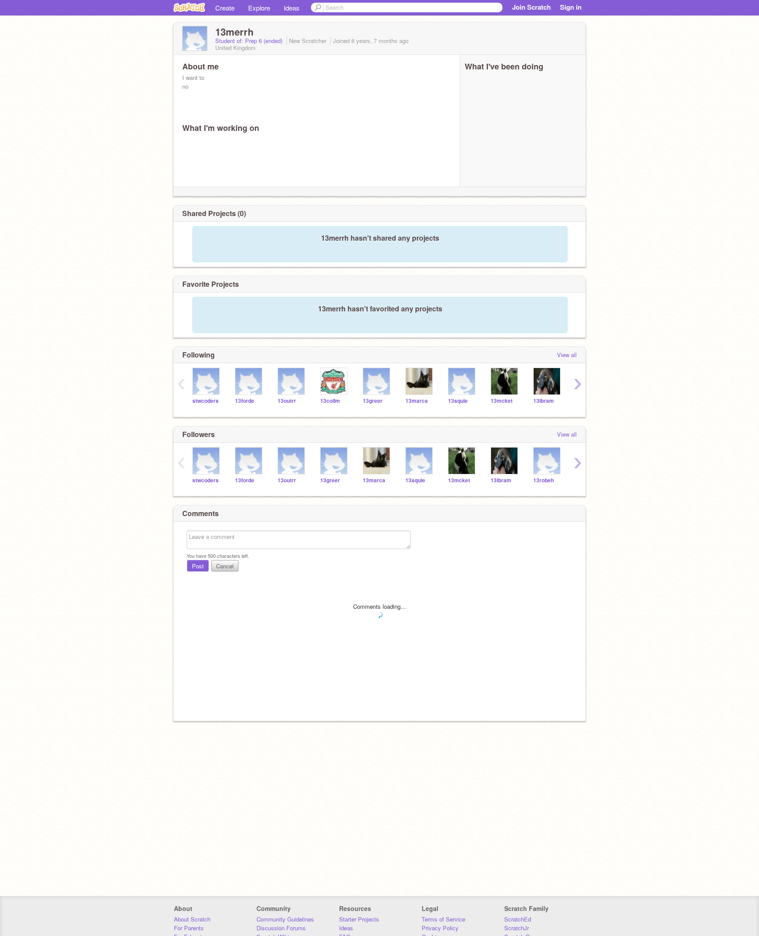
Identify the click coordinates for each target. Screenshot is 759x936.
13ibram (543, 401)
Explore (259, 7)
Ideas (292, 7)
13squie (458, 401)
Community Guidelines (285, 919)
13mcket (502, 401)
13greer (373, 401)
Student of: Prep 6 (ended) (249, 40)
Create (225, 7)
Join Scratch (531, 7)
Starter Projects (359, 919)
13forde (244, 401)
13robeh (543, 480)
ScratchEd (517, 919)
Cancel (225, 566)
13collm (330, 401)
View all (567, 355)
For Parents (189, 928)
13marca (416, 401)
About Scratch (192, 919)
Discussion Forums (281, 928)
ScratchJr (516, 928)
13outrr (287, 401)
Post (198, 566)
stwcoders (205, 401)
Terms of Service (443, 919)
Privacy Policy (440, 928)
